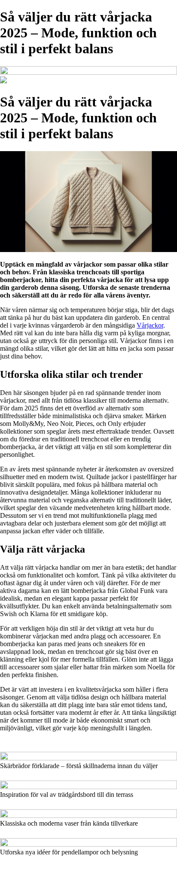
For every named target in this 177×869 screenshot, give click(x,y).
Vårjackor (150, 325)
